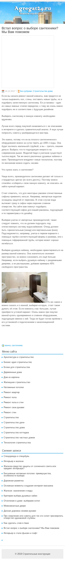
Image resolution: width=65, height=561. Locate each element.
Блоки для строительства (17, 367)
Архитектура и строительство (19, 357)
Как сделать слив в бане (16, 523)
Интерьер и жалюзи (14, 461)
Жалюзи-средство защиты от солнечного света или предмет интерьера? (30, 467)
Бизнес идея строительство (18, 362)
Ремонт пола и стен (14, 402)
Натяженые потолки (14, 387)
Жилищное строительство (17, 382)
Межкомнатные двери (15, 506)
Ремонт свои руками (14, 407)
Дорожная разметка (14, 480)
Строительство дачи (14, 422)
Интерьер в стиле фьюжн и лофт (20, 533)
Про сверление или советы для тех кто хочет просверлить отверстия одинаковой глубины (33, 517)
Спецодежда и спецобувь (16, 456)
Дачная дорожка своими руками (20, 511)
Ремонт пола (10, 397)
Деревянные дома (13, 372)
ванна (8, 345)
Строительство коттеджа (16, 432)
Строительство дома (43, 91)
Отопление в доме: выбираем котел (22, 500)
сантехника (17, 345)
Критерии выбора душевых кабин (20, 495)
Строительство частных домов (19, 437)
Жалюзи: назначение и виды (18, 490)
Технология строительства (17, 442)
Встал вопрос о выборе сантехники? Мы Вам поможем (31, 528)
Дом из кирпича (11, 377)
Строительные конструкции (36, 554)
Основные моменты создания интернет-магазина (28, 485)
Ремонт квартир (12, 392)
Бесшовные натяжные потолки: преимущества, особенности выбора (27, 474)
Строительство (11, 417)
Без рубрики (26, 91)
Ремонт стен (10, 412)
